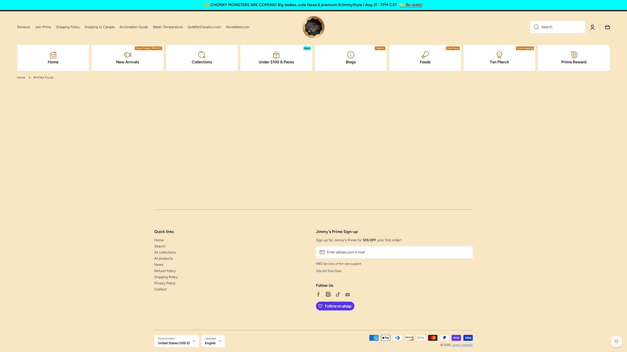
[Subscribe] (466, 252)
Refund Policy (165, 271)
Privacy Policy (164, 283)
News (158, 265)
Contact (160, 289)
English (210, 343)
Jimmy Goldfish (462, 345)
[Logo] (313, 27)
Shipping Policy (166, 277)
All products (163, 258)
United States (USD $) (174, 343)
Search (159, 246)
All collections (165, 252)
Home (21, 77)
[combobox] (557, 27)
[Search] (534, 27)
